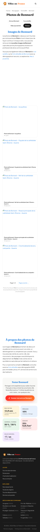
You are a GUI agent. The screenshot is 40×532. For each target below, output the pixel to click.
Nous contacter (7, 478)
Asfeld (25, 515)
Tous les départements (9, 492)
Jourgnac (8, 503)
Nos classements (8, 487)
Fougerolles (26, 517)
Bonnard (31, 10)
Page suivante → (24, 283)
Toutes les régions (8, 489)
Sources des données (9, 470)
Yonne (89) (24, 10)
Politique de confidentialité (22, 529)
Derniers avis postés (9, 495)
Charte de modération (9, 476)
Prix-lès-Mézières (28, 503)
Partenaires (6, 473)
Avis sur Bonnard (14, 21)
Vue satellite (27, 21)
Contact (34, 529)
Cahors (7, 515)
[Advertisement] (20, 82)
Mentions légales (8, 529)
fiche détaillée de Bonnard (21, 54)
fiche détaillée (12, 367)
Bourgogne (15, 10)
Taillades (7, 517)
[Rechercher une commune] (35, 4)
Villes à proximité (16, 25)
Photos (27, 25)
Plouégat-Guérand (10, 510)
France (8, 10)
